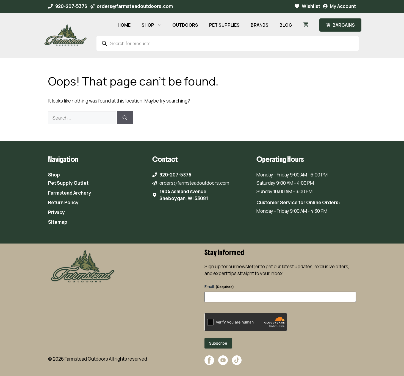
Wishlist (311, 6)
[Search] (125, 118)
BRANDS (260, 25)
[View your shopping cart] (305, 25)
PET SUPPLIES (224, 25)
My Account (343, 6)
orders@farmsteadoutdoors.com (135, 6)
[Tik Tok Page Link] (237, 363)
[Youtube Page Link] (223, 363)
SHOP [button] (148, 25)
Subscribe (218, 343)
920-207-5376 (71, 6)
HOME (124, 25)
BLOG (286, 25)
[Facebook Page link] (209, 363)
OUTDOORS (185, 25)
